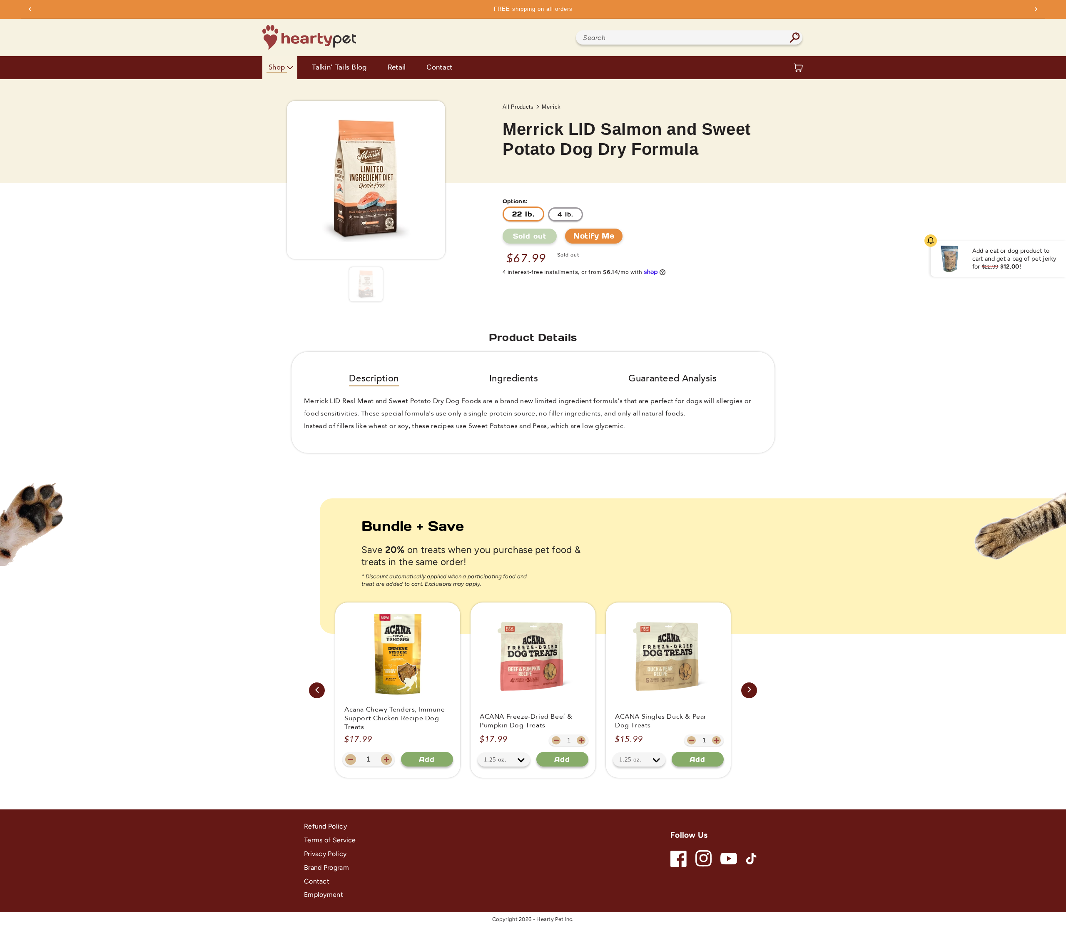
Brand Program (326, 867)
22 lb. (523, 214)
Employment (323, 895)
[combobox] (689, 37)
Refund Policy (325, 826)
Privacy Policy (325, 854)
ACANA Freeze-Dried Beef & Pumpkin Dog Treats (526, 721)
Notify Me (593, 236)
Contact (439, 67)
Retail (397, 67)
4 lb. (565, 214)
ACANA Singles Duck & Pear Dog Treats (661, 721)
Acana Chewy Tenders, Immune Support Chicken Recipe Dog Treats (394, 718)
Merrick (551, 107)
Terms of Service (330, 840)
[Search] (794, 37)
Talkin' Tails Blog (339, 67)
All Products (518, 107)
